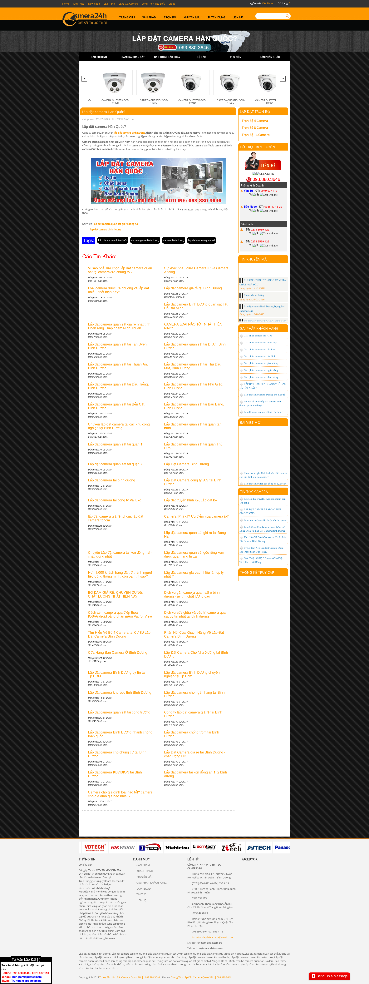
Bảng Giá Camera (128, 3)
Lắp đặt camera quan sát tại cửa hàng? (263, 411)
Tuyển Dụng (216, 17)
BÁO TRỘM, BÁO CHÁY (167, 57)
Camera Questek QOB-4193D (259, 101)
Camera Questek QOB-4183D (143, 101)
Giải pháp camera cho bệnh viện (260, 342)
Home (65, 3)
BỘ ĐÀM (201, 57)
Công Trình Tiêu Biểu (153, 3)
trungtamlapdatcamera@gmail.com (212, 937)
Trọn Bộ (170, 17)
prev (84, 80)
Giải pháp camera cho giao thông (261, 363)
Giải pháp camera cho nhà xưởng (261, 377)
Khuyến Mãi (192, 17)
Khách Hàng (144, 871)
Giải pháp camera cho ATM (258, 335)
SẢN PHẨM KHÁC (270, 57)
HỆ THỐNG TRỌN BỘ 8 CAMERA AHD (264, 311)
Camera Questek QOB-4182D (105, 101)
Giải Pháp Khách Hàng (151, 882)
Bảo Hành (109, 3)
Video (172, 3)
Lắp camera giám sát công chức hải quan (265, 520)
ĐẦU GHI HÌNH (99, 57)
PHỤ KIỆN (235, 57)
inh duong (115, 229)
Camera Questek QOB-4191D (182, 101)
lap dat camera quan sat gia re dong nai (116, 224)
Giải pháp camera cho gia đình (260, 356)
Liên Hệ (238, 17)
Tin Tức (141, 894)
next (283, 80)
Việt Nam (267, 3)
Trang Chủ (127, 17)
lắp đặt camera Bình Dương (129, 132)
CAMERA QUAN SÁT (133, 57)
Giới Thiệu (79, 3)
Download (94, 3)
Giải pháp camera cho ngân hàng (261, 370)
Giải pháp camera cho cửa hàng (260, 349)
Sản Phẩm (149, 17)
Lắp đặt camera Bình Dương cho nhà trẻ (264, 394)
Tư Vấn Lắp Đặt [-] (26, 959)
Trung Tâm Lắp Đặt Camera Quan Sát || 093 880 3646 (129, 977)
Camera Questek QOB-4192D (220, 101)
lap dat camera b (99, 229)
